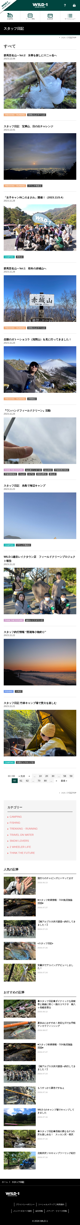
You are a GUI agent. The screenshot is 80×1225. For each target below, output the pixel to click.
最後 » (64, 780)
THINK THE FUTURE (22, 852)
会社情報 (39, 1211)
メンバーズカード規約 (22, 1211)
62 (27, 780)
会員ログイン (74, 5)
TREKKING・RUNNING (24, 828)
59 (71, 776)
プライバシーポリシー (25, 1204)
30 (53, 776)
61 (21, 780)
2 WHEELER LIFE (20, 846)
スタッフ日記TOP (68, 38)
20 (46, 776)
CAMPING (16, 816)
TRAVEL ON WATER (22, 834)
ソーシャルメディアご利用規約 (51, 1204)
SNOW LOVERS (19, 840)
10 (40, 776)
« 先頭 (22, 776)
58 (64, 776)
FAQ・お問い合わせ (65, 5)
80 (45, 780)
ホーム (5, 1182)
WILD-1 (40, 5)
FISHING (15, 822)
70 (39, 780)
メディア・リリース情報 (56, 1211)
